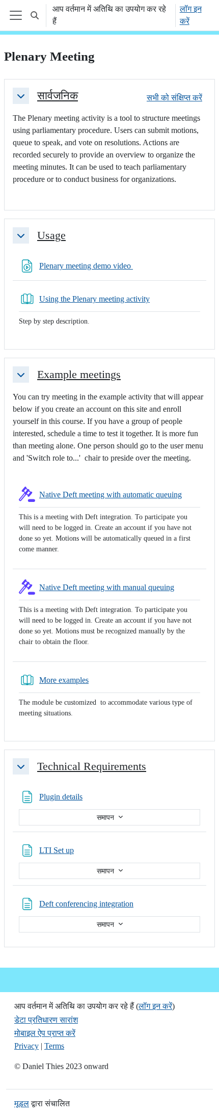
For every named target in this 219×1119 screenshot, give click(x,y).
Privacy (26, 1046)
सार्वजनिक (57, 96)
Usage (51, 235)
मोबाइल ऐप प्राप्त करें (44, 1033)
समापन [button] (106, 817)
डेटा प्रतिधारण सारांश (46, 1020)
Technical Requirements (91, 766)
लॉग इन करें (191, 15)
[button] (34, 15)
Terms (54, 1046)
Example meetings (79, 374)
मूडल (21, 1103)
